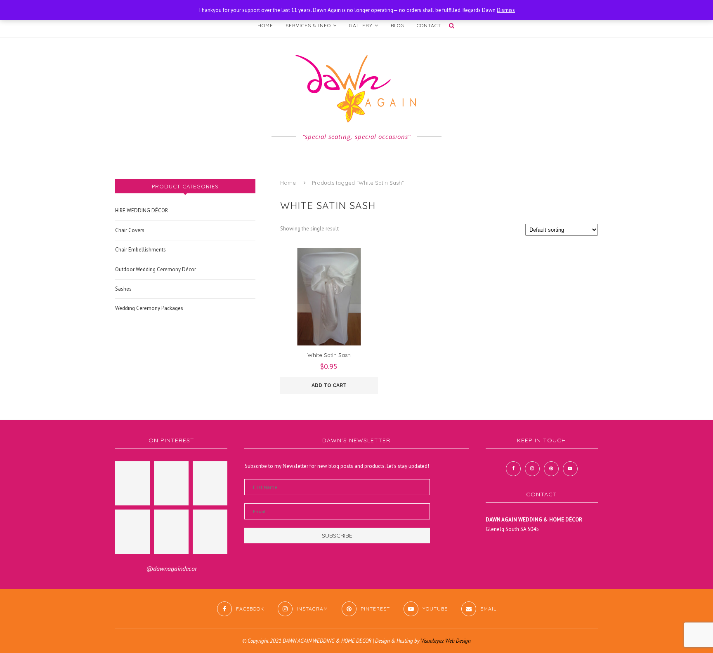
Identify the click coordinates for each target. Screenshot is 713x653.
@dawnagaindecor (171, 568)
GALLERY (361, 25)
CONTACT (429, 25)
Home (288, 182)
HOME (265, 25)
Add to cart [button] (329, 385)
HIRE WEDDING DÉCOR (141, 210)
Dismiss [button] (506, 10)
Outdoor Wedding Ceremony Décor (155, 269)
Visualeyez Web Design (446, 640)
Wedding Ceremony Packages (149, 308)
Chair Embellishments (140, 249)
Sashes (123, 288)
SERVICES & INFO (308, 25)
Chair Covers (129, 230)
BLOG (397, 25)
